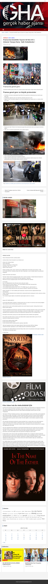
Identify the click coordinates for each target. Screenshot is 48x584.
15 (36, 535)
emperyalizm (7, 515)
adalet (23, 511)
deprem (26, 513)
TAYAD (27, 519)
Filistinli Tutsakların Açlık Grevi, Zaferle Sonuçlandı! (13, 191)
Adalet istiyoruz (28, 511)
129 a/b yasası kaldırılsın (7, 511)
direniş (33, 513)
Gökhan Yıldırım (6, 517)
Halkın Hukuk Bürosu (21, 517)
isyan (31, 183)
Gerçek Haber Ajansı (30, 515)
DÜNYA (9, 37)
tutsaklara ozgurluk (32, 519)
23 (42, 537)
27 (24, 539)
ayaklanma (8, 183)
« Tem (4, 542)
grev (36, 515)
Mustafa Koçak (13, 519)
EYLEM (12, 515)
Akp (32, 511)
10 (5, 535)
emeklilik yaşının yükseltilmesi (15, 183)
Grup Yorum (41, 515)
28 (30, 539)
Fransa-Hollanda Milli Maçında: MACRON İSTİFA (35, 191)
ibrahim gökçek (34, 517)
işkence (41, 517)
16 (42, 535)
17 (5, 537)
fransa (18, 515)
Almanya (5, 513)
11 (11, 535)
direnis (30, 513)
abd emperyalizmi (18, 511)
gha (9, 44)
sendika (33, 183)
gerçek (25, 515)
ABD (15, 511)
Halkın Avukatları (15, 517)
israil (38, 517)
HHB (30, 517)
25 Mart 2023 (5, 44)
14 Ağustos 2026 (6, 566)
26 (17, 539)
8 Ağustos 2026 (28, 566)
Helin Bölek (27, 517)
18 (11, 537)
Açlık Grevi (21, 513)
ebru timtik (39, 513)
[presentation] (44, 547)
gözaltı (10, 517)
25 (11, 539)
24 (5, 539)
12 (17, 535)
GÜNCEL (13, 37)
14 (30, 535)
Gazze (21, 515)
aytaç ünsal (16, 513)
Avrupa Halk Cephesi (10, 513)
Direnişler (5, 37)
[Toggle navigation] (3, 29)
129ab (12, 511)
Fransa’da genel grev (25, 183)
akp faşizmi (38, 511)
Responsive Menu (45, 1)
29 (36, 539)
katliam (4, 519)
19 (17, 537)
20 (24, 537)
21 (30, 537)
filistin (15, 515)
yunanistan (39, 519)
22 (36, 537)
